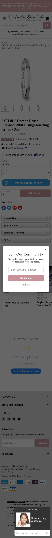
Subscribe (26, 278)
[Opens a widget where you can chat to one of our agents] (32, 521)
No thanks (26, 285)
